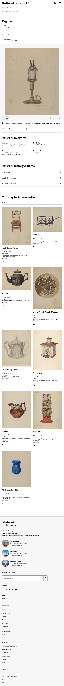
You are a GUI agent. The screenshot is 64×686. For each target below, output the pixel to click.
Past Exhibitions (6, 666)
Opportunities (6, 638)
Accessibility (5, 623)
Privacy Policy (5, 682)
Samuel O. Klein (6, 39)
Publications (5, 669)
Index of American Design (40, 145)
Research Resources (9, 184)
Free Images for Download (9, 646)
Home (3, 12)
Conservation (6, 656)
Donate (4, 635)
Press (3, 602)
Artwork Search (6, 649)
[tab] (7, 203)
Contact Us (5, 605)
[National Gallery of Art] (32, 524)
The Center (5, 652)
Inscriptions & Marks (9, 178)
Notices (4, 680)
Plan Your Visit (6, 613)
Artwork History (8, 172)
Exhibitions (5, 626)
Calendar (4, 616)
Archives (4, 662)
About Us (5, 598)
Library (4, 659)
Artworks (9, 12)
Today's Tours (6, 620)
